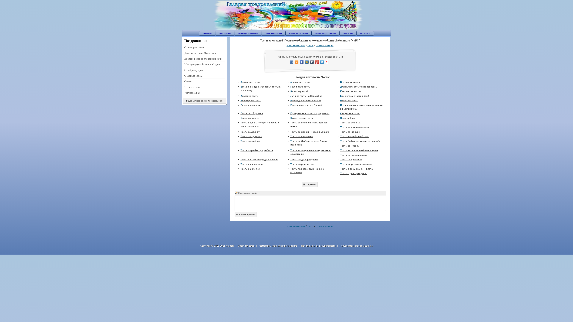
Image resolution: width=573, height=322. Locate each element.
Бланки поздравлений (298, 33)
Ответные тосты (349, 100)
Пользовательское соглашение (356, 246)
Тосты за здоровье (251, 136)
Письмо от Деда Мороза (325, 33)
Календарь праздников (248, 33)
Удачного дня (192, 92)
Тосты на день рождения (304, 159)
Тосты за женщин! (325, 45)
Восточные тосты (350, 82)
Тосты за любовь (250, 141)
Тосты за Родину (349, 145)
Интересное (348, 33)
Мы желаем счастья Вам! (354, 96)
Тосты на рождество (302, 164)
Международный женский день (202, 64)
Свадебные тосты (350, 113)
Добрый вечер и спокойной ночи (203, 58)
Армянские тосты (300, 82)
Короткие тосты (249, 96)
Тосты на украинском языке (356, 164)
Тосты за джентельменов (354, 127)
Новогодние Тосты (251, 100)
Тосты (311, 45)
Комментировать (245, 214)
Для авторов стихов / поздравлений (204, 101)
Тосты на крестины (351, 159)
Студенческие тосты (301, 118)
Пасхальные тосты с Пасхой (306, 105)
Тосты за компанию (301, 136)
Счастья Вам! (347, 118)
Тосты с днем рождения (353, 173)
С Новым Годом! (193, 75)
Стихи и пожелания (273, 33)
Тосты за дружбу (250, 131)
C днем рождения (194, 47)
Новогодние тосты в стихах (305, 100)
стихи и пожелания (296, 45)
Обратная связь (246, 246)
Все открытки (225, 33)
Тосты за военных (350, 122)
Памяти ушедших (250, 105)
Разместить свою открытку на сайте (278, 246)
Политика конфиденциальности (318, 246)
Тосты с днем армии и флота (356, 168)
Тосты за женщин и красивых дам (309, 131)
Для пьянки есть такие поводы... (358, 86)
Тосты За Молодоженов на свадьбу (360, 141)
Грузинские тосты (300, 86)
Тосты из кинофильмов (353, 155)
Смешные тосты (250, 118)
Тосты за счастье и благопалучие (359, 150)
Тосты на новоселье (252, 164)
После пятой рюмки (252, 113)
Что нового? (365, 33)
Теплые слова (192, 87)
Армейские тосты (250, 82)
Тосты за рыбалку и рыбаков (257, 150)
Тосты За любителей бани (354, 136)
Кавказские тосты (350, 91)
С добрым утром (193, 70)
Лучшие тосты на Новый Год (306, 96)
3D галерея (207, 33)
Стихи (188, 81)
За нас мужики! (299, 91)
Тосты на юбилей (250, 168)
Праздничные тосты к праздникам (309, 113)
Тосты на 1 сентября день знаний (259, 159)
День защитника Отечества (200, 53)
